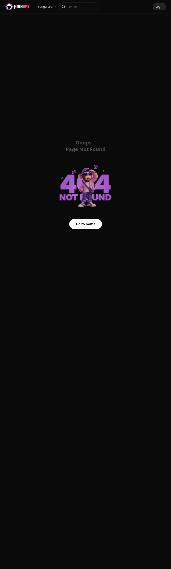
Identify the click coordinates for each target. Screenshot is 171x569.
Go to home (85, 224)
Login (159, 7)
